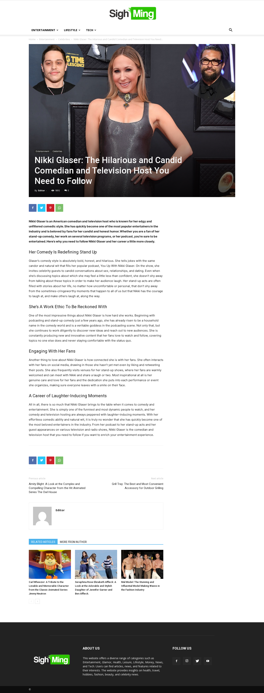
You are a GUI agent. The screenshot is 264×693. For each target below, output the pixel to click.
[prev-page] (31, 601)
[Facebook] (33, 208)
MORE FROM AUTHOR (73, 541)
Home (32, 39)
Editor (41, 190)
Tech (89, 30)
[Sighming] (132, 13)
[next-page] (37, 601)
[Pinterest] (50, 208)
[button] (230, 30)
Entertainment (43, 30)
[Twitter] (41, 208)
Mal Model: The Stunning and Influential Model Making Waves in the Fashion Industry (140, 586)
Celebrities (64, 39)
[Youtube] (208, 661)
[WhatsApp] (59, 208)
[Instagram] (187, 661)
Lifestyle (70, 30)
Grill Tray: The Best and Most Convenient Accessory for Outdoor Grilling (137, 486)
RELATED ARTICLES (43, 541)
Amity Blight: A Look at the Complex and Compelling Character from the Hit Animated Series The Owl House (57, 488)
